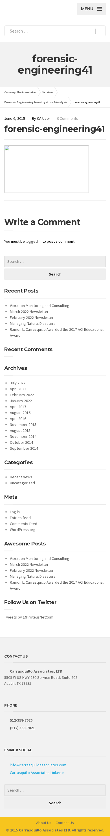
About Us (43, 822)
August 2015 (20, 430)
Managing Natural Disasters (33, 323)
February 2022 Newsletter (32, 317)
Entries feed (20, 517)
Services (47, 92)
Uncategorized (22, 482)
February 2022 (22, 394)
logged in (33, 241)
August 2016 (20, 412)
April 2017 (18, 406)
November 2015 (23, 424)
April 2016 (18, 418)
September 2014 (24, 448)
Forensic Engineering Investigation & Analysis (35, 102)
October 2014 (21, 442)
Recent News (21, 476)
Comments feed (23, 523)
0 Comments (67, 118)
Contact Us (65, 822)
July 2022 (17, 382)
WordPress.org (23, 529)
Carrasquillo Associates (20, 92)
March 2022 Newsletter (29, 311)
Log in (15, 511)
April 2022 (18, 388)
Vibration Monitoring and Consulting (39, 305)
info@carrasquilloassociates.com (38, 764)
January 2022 (21, 400)
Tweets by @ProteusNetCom (28, 617)
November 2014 (23, 436)
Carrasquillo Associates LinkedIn (37, 772)
